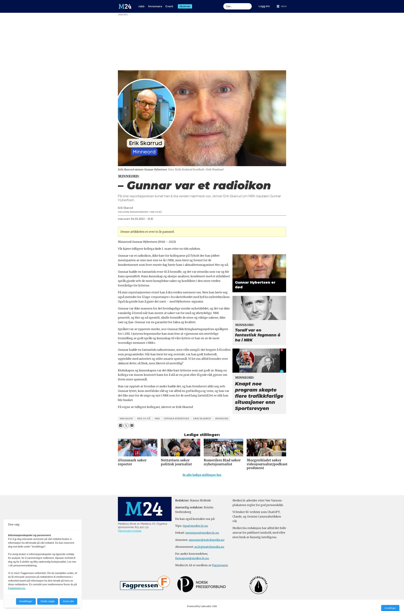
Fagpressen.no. (17, 588)
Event (169, 6)
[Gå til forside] (125, 6)
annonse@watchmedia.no (206, 540)
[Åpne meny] (282, 6)
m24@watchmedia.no (209, 547)
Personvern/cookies (129, 530)
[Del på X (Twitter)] (126, 425)
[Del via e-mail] (131, 425)
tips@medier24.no (195, 526)
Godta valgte (48, 601)
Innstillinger (390, 608)
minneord (222, 418)
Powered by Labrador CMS (202, 606)
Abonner (185, 6)
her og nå (144, 418)
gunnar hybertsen (176, 418)
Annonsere (155, 6)
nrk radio (126, 418)
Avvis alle (68, 601)
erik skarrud (202, 418)
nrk (157, 418)
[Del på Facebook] (120, 425)
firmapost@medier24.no (192, 558)
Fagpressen (220, 565)
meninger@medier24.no (202, 533)
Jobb (141, 6)
